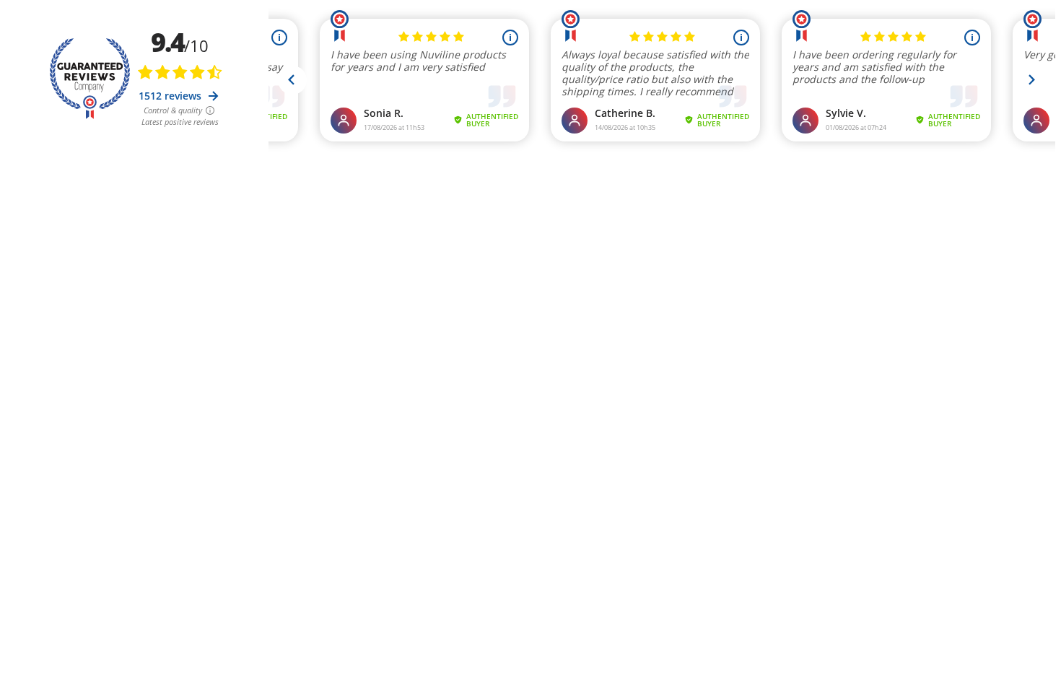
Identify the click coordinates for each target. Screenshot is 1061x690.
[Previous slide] (292, 80)
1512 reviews (171, 95)
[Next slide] (1031, 80)
